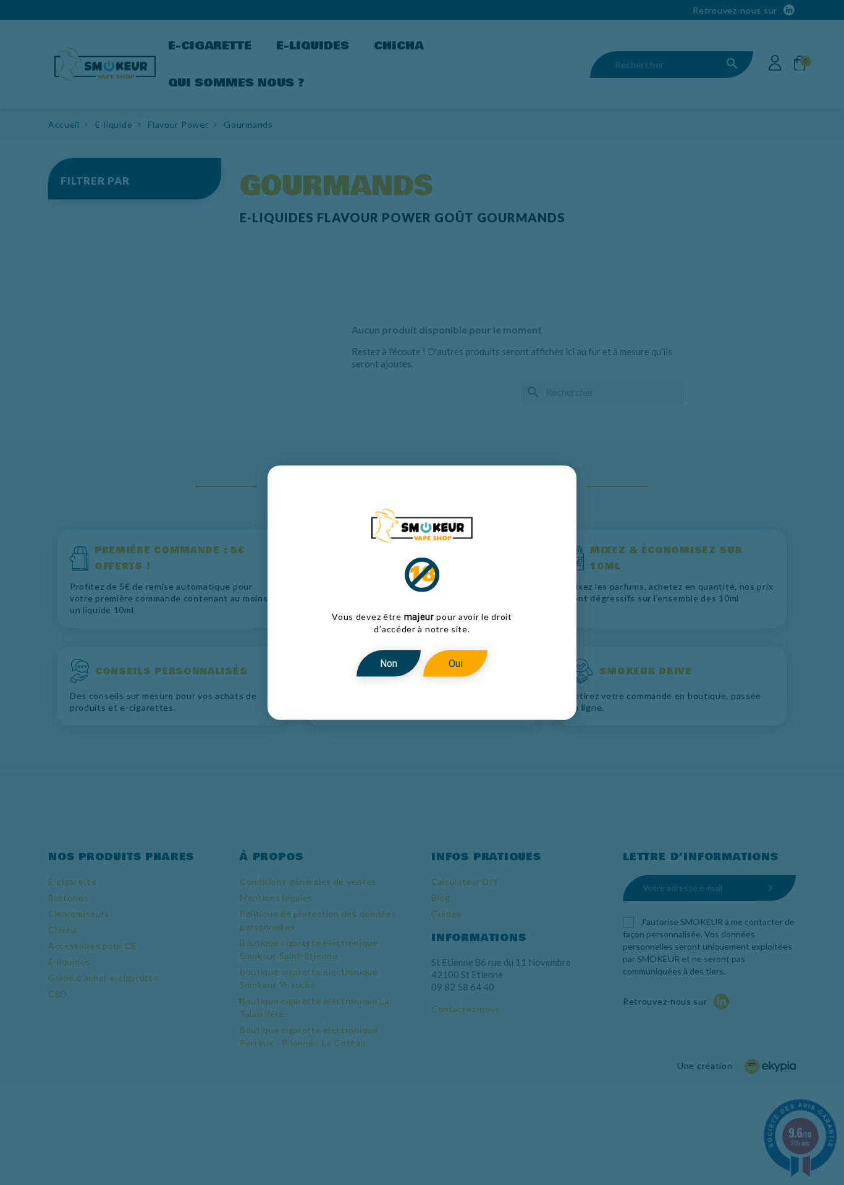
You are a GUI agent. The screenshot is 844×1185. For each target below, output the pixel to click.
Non (388, 663)
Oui (456, 663)
